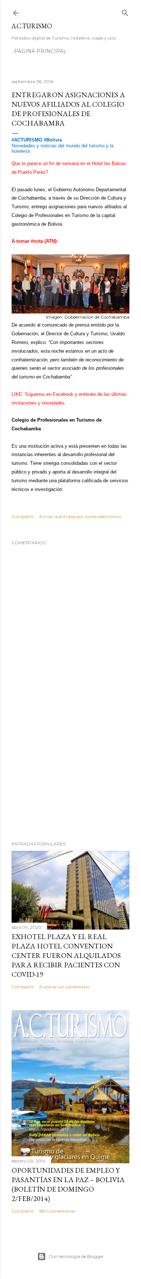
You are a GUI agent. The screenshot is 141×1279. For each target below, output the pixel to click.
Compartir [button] (23, 516)
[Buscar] (125, 11)
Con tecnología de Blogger (76, 1256)
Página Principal (40, 51)
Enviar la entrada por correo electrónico (80, 516)
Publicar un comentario (64, 986)
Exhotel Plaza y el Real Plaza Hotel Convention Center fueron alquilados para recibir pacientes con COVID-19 (66, 955)
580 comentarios (57, 1211)
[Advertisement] (70, 777)
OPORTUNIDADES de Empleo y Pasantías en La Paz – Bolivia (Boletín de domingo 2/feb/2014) (68, 1184)
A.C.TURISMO (32, 26)
